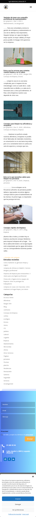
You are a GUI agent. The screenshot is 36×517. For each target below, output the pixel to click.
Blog (25, 230)
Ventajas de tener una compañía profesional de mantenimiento (16, 18)
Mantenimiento (9, 23)
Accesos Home (8, 297)
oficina (6, 350)
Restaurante (8, 371)
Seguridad (7, 378)
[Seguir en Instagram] (5, 459)
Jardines (6, 331)
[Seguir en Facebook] (9, 459)
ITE (5, 328)
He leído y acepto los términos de (18, 435)
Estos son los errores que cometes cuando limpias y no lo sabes (17, 71)
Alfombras (27, 127)
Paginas (6, 356)
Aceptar (18, 499)
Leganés (6, 337)
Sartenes (6, 375)
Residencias (7, 368)
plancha (6, 365)
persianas (7, 183)
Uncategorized (19, 23)
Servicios (6, 381)
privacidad (29, 435)
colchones (7, 310)
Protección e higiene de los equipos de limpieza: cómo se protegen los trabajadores (16, 281)
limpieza (21, 130)
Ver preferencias (18, 510)
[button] (33, 477)
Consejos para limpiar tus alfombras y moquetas (18, 124)
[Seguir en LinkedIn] (13, 459)
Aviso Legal (25, 514)
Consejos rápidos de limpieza (15, 228)
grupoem (9, 21)
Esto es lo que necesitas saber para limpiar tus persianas (17, 178)
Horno (6, 325)
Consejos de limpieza (10, 76)
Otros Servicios (8, 353)
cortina (6, 316)
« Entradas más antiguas (12, 257)
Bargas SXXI (28, 74)
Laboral (6, 334)
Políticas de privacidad (14, 514)
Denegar (18, 504)
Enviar (30, 439)
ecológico (7, 319)
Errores (20, 76)
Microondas (7, 347)
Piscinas (6, 362)
